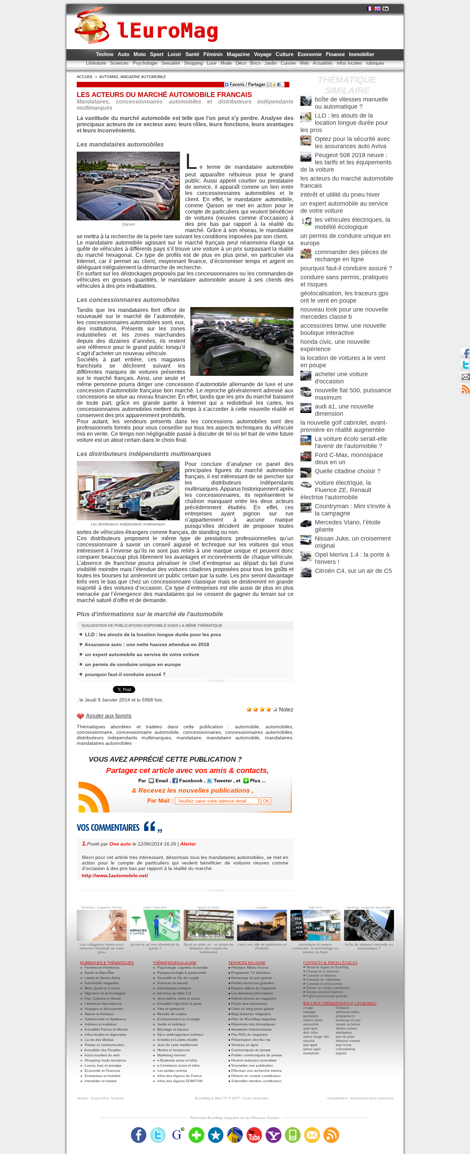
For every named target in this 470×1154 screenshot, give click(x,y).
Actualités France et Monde (106, 1029)
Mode (227, 63)
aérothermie (344, 1032)
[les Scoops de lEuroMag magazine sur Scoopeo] (216, 1129)
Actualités (323, 63)
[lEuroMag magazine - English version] (378, 9)
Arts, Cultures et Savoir (102, 998)
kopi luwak (343, 1045)
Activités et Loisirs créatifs (176, 1040)
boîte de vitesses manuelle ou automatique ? (351, 103)
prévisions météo (347, 1012)
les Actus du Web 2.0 (173, 993)
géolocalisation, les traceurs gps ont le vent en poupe (344, 297)
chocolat (308, 1041)
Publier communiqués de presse (256, 1055)
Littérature (96, 63)
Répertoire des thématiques (252, 1024)
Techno (105, 54)
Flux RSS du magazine (249, 1034)
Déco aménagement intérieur (179, 1034)
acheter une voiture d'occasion (341, 378)
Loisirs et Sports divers (102, 978)
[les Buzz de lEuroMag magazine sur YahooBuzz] (273, 1129)
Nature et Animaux (99, 1014)
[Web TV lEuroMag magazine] (385, 9)
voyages (262, 907)
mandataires (278, 737)
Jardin (271, 63)
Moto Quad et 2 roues (102, 988)
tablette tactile (312, 1020)
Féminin (213, 54)
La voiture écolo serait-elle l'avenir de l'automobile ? (351, 442)
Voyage (263, 54)
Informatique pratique (173, 988)
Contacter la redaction (321, 975)
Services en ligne (244, 1045)
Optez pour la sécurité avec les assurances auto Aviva (352, 142)
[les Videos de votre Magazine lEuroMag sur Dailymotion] (235, 1129)
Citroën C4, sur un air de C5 (353, 570)
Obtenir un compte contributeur (255, 1076)
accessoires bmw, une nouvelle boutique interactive (343, 329)
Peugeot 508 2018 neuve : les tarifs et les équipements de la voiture (346, 162)
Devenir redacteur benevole (324, 992)
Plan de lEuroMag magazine (253, 1019)
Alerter (188, 844)
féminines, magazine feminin (101, 907)
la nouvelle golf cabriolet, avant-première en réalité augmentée (343, 426)
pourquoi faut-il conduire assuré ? (125, 674)
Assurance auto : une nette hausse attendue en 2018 (147, 644)
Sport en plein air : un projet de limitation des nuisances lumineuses (208, 948)
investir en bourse (348, 1024)
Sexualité (171, 63)
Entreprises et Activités (102, 1076)
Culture (285, 54)
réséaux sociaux (346, 1028)
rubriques (375, 63)
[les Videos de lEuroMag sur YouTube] (254, 1129)
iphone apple (312, 1049)
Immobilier (361, 54)
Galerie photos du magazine (253, 998)
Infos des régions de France (179, 1076)
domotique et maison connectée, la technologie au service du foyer (315, 948)
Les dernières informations (251, 993)
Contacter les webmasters (323, 979)
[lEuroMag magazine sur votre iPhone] (293, 1129)
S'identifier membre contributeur (255, 1081)
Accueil (85, 77)
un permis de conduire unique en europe (133, 664)
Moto (140, 54)
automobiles (279, 726)
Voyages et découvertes (103, 1009)
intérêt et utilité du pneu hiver (340, 194)
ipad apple (310, 1045)
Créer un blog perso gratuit (252, 1009)
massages (309, 1012)
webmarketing (345, 1049)
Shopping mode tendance (105, 1060)
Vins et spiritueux (170, 1009)
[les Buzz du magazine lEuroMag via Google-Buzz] (177, 1129)
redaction (261, 1098)
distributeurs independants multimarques (124, 737)
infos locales (350, 63)
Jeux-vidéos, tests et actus (178, 998)
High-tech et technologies (104, 993)
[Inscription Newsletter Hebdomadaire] (465, 385)
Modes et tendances (173, 1050)
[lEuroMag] (148, 19)
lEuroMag (202, 1098)
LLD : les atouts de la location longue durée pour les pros (153, 634)
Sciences (120, 63)
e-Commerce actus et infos (178, 1065)
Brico (256, 63)
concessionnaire (94, 732)
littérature (342, 1008)
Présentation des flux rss (250, 1040)
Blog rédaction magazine (250, 1014)
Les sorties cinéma (171, 1071)
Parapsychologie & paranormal (181, 973)
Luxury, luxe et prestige (102, 1065)
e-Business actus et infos (176, 1060)
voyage (308, 1008)
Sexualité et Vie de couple (177, 978)
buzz (247, 1098)
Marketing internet (171, 1055)
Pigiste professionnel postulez (327, 996)
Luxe (212, 63)
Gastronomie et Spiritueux (105, 1019)
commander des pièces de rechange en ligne (351, 256)
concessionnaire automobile (147, 732)
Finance (336, 54)
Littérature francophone (103, 1003)
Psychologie (146, 63)
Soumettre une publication (251, 1065)
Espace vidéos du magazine (253, 988)
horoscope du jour (348, 1020)
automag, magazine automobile (132, 77)
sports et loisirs (208, 907)
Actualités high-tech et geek (178, 1003)
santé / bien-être (155, 907)
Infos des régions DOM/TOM (179, 1081)
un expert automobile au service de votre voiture (142, 654)
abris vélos (310, 1032)
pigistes (341, 1053)
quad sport (310, 1028)
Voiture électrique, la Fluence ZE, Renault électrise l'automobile (335, 490)
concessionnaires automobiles (258, 732)
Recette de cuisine (171, 1014)
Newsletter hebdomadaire (251, 1029)
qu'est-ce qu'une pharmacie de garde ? (155, 946)
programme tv (345, 1016)
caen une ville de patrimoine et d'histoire (262, 946)
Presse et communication (104, 1045)
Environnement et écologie (178, 1019)
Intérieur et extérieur (100, 1024)
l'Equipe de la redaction (322, 971)
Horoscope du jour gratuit (250, 978)
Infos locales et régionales (105, 1034)
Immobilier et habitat (100, 1081)
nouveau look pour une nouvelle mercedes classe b (344, 313)
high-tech (315, 907)
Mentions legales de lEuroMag (327, 967)
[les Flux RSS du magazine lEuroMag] (331, 1129)
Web (305, 63)
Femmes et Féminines (101, 967)
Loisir (175, 54)
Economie (310, 54)
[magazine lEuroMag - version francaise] (370, 9)
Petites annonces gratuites (252, 983)
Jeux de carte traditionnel (176, 1045)
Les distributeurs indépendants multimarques (128, 524)
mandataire (189, 737)
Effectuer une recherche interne (256, 1071)
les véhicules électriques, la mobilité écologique (352, 223)
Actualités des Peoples (102, 1050)
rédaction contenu (348, 1041)
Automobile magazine (101, 983)
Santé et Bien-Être (99, 973)
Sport (157, 54)
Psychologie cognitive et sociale (182, 967)
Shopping (194, 63)
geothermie (310, 1016)
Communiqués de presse (250, 1050)
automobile (247, 726)
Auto (124, 54)
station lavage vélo (316, 1036)
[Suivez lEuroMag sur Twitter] (158, 1129)
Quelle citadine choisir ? (348, 471)
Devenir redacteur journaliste (253, 1060)
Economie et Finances (102, 1071)
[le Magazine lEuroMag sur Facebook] (139, 1129)
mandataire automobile (232, 737)
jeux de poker (345, 1036)
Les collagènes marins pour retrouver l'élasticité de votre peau (101, 948)
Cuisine (289, 63)
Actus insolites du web (102, 1055)
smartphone (311, 1053)
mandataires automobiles (104, 743)
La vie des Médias (99, 1040)
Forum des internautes (248, 1003)
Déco (241, 63)
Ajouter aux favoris (108, 716)
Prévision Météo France (249, 967)
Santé (193, 54)
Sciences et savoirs (172, 983)
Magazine (239, 54)
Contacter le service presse (324, 984)
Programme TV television (250, 973)
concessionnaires (202, 732)
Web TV (221, 1098)
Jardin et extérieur (171, 1024)
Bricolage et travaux (172, 1029)
